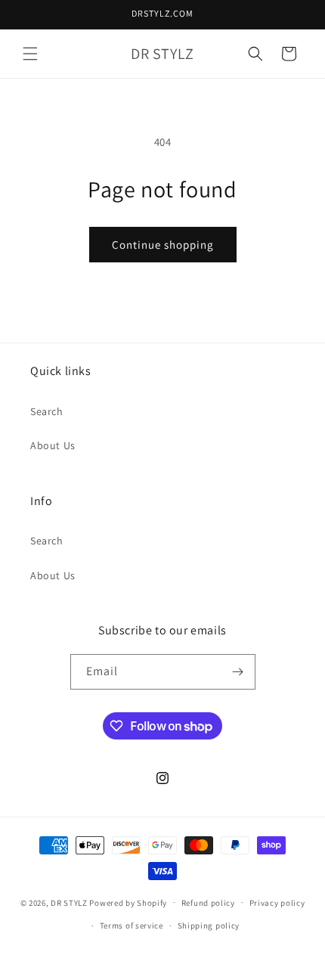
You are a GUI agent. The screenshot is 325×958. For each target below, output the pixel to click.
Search (46, 411)
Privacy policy (277, 903)
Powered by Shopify (128, 902)
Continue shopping (163, 244)
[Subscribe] (238, 672)
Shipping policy (209, 925)
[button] (30, 53)
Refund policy (208, 903)
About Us (53, 445)
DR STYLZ (69, 902)
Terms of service (131, 925)
